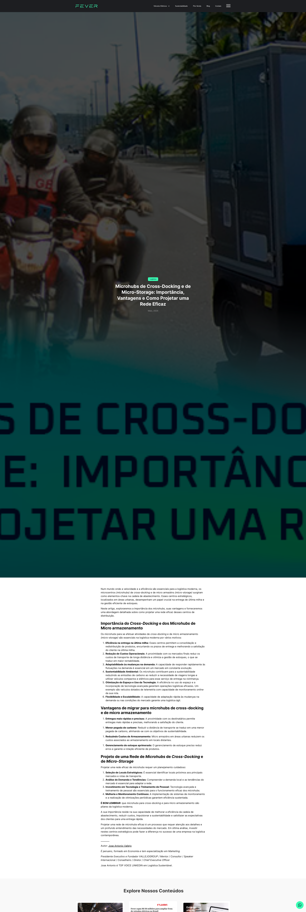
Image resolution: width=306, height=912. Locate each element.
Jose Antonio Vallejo (120, 845)
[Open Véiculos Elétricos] (169, 6)
